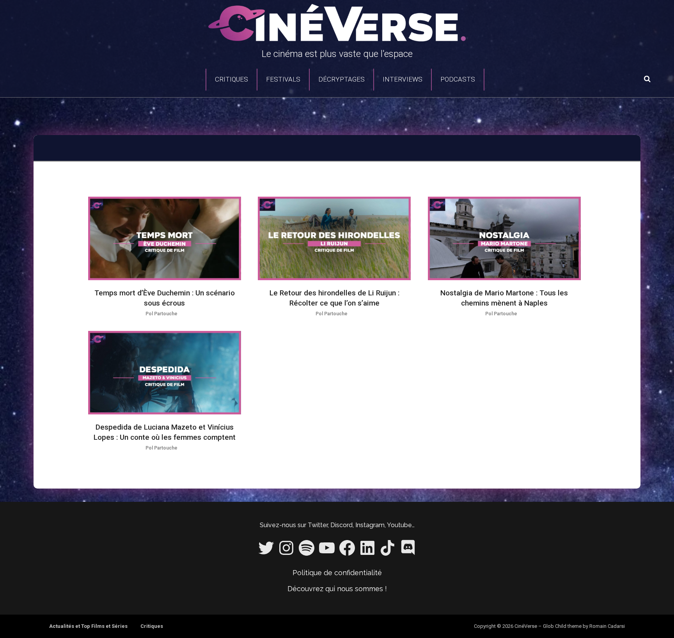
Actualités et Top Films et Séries (88, 626)
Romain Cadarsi (607, 626)
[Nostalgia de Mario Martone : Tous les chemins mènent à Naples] (504, 239)
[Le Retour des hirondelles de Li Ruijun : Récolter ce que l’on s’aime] (334, 239)
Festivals (283, 79)
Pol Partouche (161, 313)
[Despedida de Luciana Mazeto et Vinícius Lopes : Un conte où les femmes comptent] (164, 373)
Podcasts (457, 79)
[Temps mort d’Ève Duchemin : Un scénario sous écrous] (164, 239)
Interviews (402, 79)
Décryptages (341, 79)
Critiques (231, 79)
